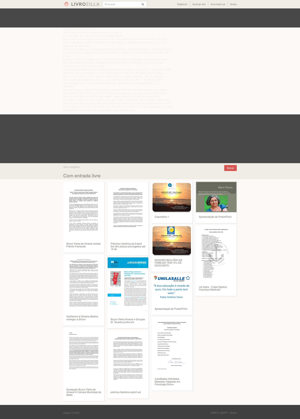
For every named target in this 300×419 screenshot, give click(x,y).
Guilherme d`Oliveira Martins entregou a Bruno (82, 318)
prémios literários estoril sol (126, 392)
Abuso (233, 412)
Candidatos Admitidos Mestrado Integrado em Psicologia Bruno (167, 381)
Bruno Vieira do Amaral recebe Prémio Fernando (83, 245)
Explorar (182, 4)
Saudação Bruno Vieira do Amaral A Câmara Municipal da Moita (83, 392)
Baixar (230, 168)
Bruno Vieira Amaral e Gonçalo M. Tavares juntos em (128, 320)
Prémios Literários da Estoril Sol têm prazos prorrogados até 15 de (128, 246)
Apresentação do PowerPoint (171, 309)
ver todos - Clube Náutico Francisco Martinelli (213, 288)
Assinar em (199, 4)
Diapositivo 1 (162, 216)
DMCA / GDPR (219, 412)
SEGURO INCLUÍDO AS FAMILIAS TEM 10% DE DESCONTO (168, 262)
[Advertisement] (150, 18)
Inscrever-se (218, 4)
